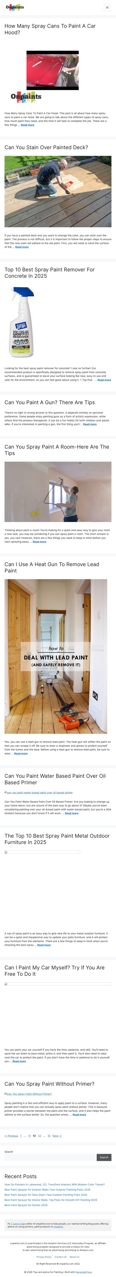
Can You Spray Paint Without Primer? (49, 1084)
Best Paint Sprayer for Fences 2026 (26, 1205)
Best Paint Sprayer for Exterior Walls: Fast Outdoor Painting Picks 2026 (47, 1189)
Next (57, 1135)
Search (9, 1151)
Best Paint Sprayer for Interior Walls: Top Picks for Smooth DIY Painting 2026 (51, 1199)
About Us (74, 1256)
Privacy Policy (44, 1256)
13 (40, 1135)
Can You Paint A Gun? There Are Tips (50, 402)
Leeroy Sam (19, 1223)
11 (29, 1135)
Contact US (61, 1256)
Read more (27, 124)
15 (49, 1135)
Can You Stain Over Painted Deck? (46, 147)
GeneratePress (84, 1272)
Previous (11, 1135)
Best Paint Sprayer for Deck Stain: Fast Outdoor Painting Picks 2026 (46, 1194)
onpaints (58, 1226)
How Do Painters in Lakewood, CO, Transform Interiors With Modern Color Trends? (55, 1184)
